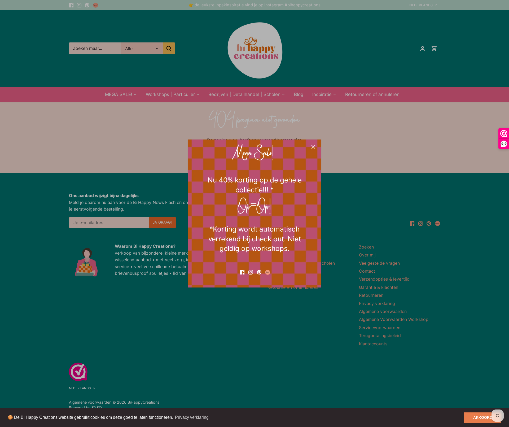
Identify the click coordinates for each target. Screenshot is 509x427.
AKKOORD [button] (482, 417)
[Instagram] (250, 272)
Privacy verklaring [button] (192, 417)
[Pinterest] (259, 272)
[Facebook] (242, 272)
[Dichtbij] (313, 147)
